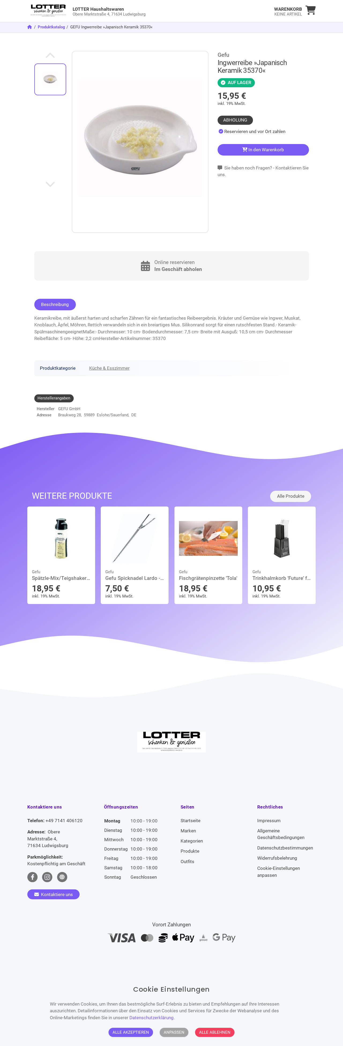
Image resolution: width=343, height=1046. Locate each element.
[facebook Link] (32, 877)
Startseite (190, 820)
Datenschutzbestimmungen (285, 848)
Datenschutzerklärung (151, 1017)
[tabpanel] (252, 131)
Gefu (223, 54)
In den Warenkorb (265, 149)
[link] (135, 11)
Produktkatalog (51, 27)
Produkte (190, 851)
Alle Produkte (290, 496)
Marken (188, 830)
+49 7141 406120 (64, 820)
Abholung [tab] (235, 120)
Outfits (187, 861)
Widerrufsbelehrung (277, 858)
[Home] (30, 27)
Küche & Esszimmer (109, 368)
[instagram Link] (47, 877)
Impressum (269, 820)
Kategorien (192, 841)
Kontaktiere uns (56, 894)
